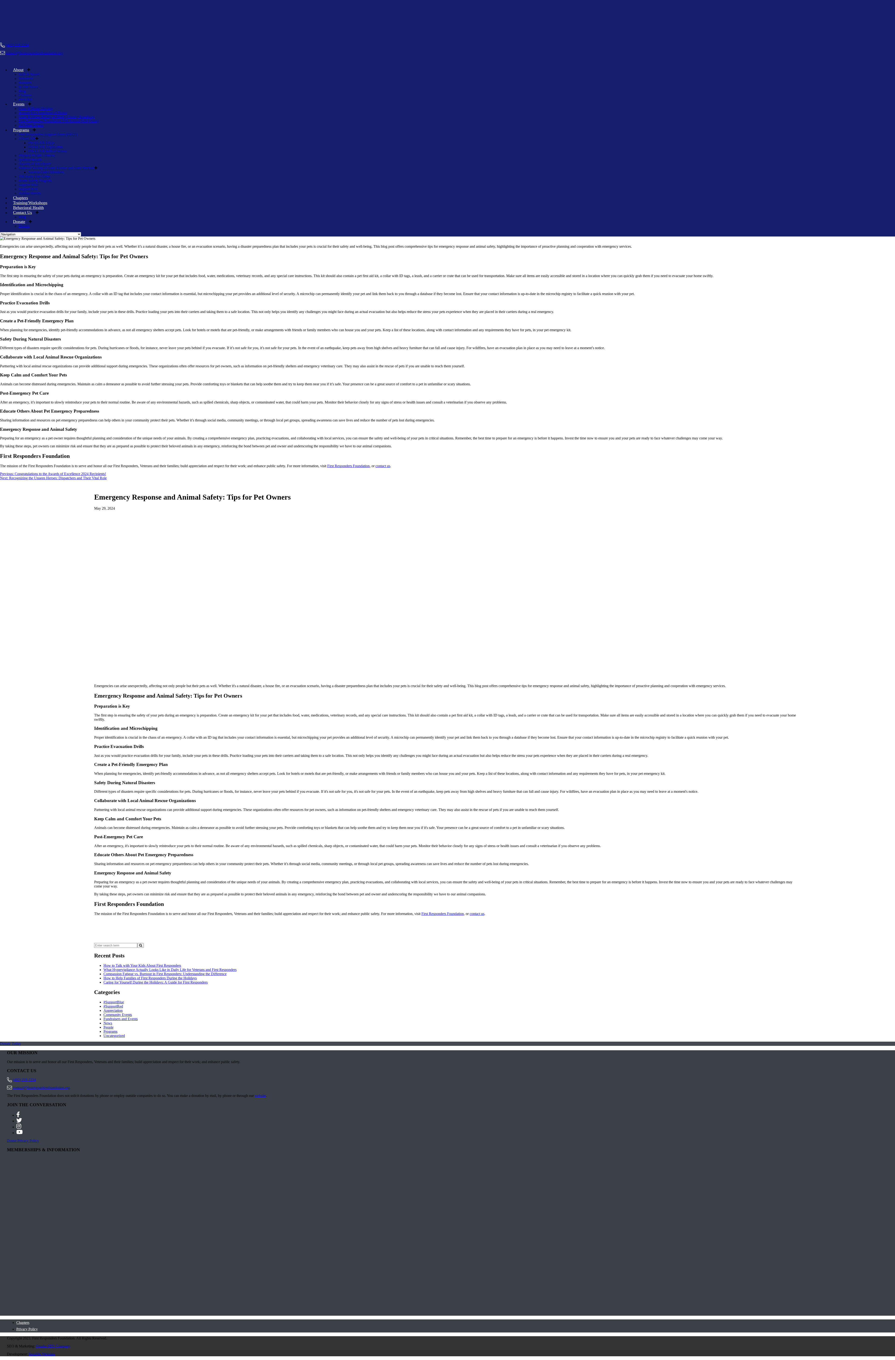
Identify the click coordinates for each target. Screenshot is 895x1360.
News (107, 1023)
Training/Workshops (30, 202)
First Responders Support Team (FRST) (48, 134)
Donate (19, 221)
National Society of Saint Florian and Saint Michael (56, 168)
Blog (22, 91)
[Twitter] (19, 1121)
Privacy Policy (27, 1329)
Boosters (25, 83)
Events (18, 104)
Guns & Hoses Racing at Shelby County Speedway (57, 117)
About (18, 69)
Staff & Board (29, 74)
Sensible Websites (42, 1354)
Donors (24, 226)
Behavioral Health (28, 207)
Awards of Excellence (35, 164)
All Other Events (31, 125)
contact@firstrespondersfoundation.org (34, 53)
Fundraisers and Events (120, 1019)
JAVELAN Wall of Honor (47, 151)
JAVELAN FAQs (41, 143)
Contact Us (22, 212)
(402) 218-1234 (17, 45)
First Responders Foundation (348, 466)
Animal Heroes (30, 193)
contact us (382, 466)
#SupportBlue (113, 1002)
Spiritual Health (30, 160)
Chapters (25, 95)
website (260, 1096)
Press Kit (25, 99)
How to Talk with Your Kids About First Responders (142, 965)
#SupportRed (113, 1006)
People (108, 1027)
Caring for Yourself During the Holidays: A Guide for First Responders (155, 982)
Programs (21, 130)
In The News (28, 87)
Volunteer (26, 78)
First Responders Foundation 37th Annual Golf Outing (59, 121)
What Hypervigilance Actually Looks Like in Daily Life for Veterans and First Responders (170, 970)
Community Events (117, 1015)
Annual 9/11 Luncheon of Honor (43, 113)
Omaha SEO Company (53, 1346)
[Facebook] (18, 1115)
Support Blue (28, 185)
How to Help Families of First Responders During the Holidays (150, 978)
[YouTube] (19, 1133)
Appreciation (113, 1010)
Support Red (28, 189)
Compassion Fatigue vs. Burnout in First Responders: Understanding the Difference (165, 974)
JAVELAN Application (45, 147)
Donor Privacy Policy (23, 1141)
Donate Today (10, 1044)
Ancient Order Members (46, 172)
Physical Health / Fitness (37, 155)
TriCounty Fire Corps (34, 176)
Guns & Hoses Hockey (36, 109)
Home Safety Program (35, 181)
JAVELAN (27, 139)
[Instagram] (18, 1127)
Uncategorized (114, 1036)
